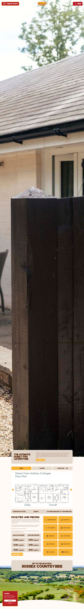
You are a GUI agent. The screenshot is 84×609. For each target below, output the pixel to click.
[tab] (21, 468)
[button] (13, 490)
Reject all (10, 603)
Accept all (10, 600)
